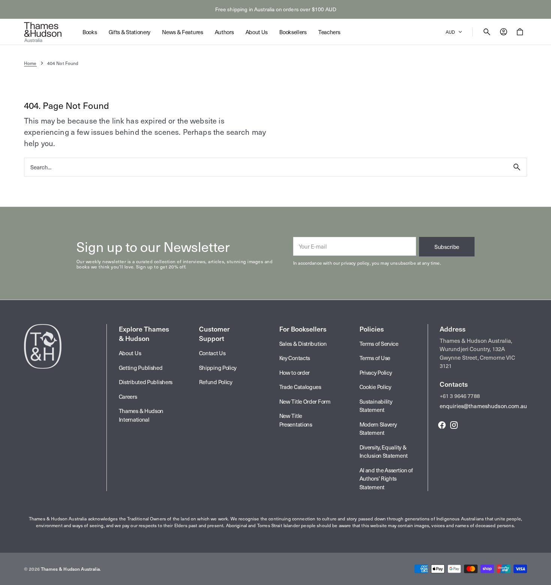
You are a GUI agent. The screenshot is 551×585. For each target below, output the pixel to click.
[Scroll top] (542, 576)
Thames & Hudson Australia (70, 568)
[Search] (517, 167)
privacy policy (355, 262)
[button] (487, 32)
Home (30, 63)
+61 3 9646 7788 (460, 396)
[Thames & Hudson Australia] (42, 32)
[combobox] (265, 167)
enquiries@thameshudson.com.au (483, 406)
